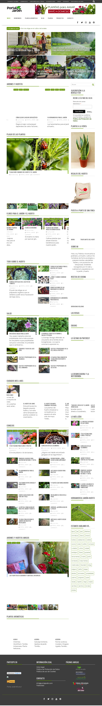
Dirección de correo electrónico (79, 103)
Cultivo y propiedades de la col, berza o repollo (59, 349)
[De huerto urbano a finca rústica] (84, 226)
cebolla (89, 540)
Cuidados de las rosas (13, 1)
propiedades (90, 573)
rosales (90, 582)
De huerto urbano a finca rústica (83, 239)
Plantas (50, 18)
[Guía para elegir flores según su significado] (20, 223)
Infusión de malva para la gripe (19, 333)
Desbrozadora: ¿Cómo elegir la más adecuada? (58, 459)
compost (91, 544)
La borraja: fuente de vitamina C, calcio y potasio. (51, 334)
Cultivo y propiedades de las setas (58, 367)
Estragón (58, 639)
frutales (44, 67)
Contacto (70, 18)
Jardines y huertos (15, 84)
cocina (74, 544)
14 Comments (84, 430)
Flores (12, 219)
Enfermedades (30, 139)
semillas (74, 586)
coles (79, 544)
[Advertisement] (83, 356)
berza (82, 535)
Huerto (15, 67)
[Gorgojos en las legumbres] (52, 169)
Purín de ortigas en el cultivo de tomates (19, 283)
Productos (60, 18)
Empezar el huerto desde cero (58, 520)
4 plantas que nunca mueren (59, 483)
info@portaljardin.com (44, 683)
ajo (77, 531)
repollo (79, 582)
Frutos (49, 67)
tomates (87, 586)
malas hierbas (83, 561)
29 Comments (50, 201)
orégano (74, 569)
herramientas (76, 556)
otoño (80, 569)
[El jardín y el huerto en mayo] (47, 395)
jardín (89, 556)
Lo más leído (76, 416)
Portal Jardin (8, 120)
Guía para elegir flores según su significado (20, 228)
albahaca (87, 531)
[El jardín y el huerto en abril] (68, 395)
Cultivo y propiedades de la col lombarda (27, 367)
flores (81, 552)
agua (73, 531)
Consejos (69, 67)
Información (56, 46)
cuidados (74, 548)
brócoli (88, 535)
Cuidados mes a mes (15, 380)
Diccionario (66, 1)
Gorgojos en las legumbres (32, 199)
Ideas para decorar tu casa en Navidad (36, 104)
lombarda (74, 561)
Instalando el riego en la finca (58, 496)
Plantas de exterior (65, 46)
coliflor (85, 544)
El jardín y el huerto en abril (67, 404)
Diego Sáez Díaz (86, 428)
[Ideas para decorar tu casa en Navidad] (37, 97)
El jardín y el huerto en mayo (46, 404)
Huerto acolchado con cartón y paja (26, 496)
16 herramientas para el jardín (26, 471)
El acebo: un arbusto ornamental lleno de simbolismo (87, 485)
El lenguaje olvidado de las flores (86, 422)
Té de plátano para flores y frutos (20, 446)
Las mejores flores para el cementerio (61, 228)
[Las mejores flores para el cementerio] (62, 223)
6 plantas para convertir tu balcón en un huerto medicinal (59, 359)
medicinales (75, 565)
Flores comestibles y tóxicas (37, 1)
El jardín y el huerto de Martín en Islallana (37, 602)
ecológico (74, 552)
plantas (74, 573)
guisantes (87, 552)
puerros (74, 577)
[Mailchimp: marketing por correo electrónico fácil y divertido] (89, 113)
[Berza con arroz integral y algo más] (82, 290)
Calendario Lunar (50, 1)
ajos (81, 531)
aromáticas (75, 535)
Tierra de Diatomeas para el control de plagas (58, 267)
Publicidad (40, 685)
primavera (81, 573)
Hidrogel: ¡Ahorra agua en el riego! (59, 508)
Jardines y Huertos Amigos (18, 537)
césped (87, 548)
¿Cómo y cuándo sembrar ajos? (66, 106)
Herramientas (24, 1)
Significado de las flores (77, 1)
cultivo (81, 548)
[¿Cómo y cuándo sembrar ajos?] (68, 98)
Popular (21, 46)
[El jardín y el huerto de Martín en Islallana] (52, 573)
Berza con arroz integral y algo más (82, 304)
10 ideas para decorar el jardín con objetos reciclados (26, 521)
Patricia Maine (56, 464)
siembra (81, 586)
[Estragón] (63, 631)
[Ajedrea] (21, 627)
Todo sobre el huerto (16, 261)
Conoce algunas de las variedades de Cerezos (57, 288)
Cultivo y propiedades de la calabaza (27, 358)
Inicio (8, 18)
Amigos (59, 1)
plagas (24, 67)
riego (84, 582)
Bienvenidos (17, 18)
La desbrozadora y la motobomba (80, 375)
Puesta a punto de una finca (83, 210)
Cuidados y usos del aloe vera (26, 349)
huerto (83, 556)
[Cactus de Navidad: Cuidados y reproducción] (41, 223)
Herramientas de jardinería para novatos (59, 299)
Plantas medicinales (12, 318)
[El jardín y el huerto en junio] (26, 395)
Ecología (10, 67)
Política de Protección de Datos (48, 669)
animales (10, 46)
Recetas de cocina (78, 276)
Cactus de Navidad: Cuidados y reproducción (40, 229)
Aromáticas (57, 89)
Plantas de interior (41, 221)
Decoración (31, 89)
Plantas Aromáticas (31, 18)
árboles (39, 67)
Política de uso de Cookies (46, 671)
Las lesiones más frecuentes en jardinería (90, 406)
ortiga (89, 565)
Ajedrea (15, 631)
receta (73, 582)
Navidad (37, 89)
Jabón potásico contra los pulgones (87, 459)
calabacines (81, 540)
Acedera (36, 639)
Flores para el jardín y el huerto (20, 213)
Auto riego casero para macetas (58, 471)
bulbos (74, 540)
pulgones (81, 577)
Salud (9, 313)
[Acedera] (42, 631)
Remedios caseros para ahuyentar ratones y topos (27, 459)
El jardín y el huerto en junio (25, 404)
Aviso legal (40, 667)
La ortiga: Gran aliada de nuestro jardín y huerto (26, 508)
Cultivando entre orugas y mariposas (27, 484)
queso (87, 577)
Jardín (16, 46)
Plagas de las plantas (16, 134)
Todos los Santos (63, 221)
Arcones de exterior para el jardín (31, 28)
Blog (42, 18)
